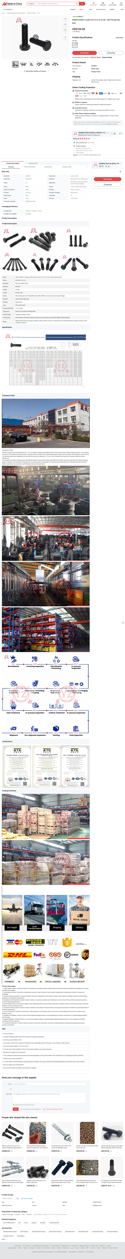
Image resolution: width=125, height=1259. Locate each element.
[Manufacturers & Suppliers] (12, 4)
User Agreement (73, 1252)
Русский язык (46, 1248)
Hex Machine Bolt (83, 1231)
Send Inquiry (84, 53)
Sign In (75, 155)
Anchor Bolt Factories (55, 1231)
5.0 (100, 166)
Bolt (3, 1202)
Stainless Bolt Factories (38, 1231)
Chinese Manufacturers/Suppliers (40, 1245)
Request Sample (107, 57)
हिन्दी (87, 1248)
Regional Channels (84, 1245)
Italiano (53, 1248)
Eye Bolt (34, 1223)
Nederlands (66, 1248)
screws (34, 1205)
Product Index (94, 1245)
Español (26, 1248)
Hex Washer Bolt (70, 1231)
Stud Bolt (42, 1223)
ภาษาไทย (92, 1248)
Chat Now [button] (112, 53)
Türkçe (98, 1248)
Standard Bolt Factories (10, 1231)
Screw (26, 1223)
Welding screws (97, 1205)
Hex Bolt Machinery (97, 1231)
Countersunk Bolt (54, 1223)
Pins (63, 1205)
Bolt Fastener (24, 1231)
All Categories (8, 9)
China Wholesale (55, 1245)
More (3, 1239)
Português (32, 1248)
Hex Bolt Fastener (8, 1236)
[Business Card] (120, 171)
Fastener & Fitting (31, 13)
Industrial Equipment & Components (16, 13)
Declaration (81, 1252)
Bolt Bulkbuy (20, 1236)
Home (3, 13)
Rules (122, 9)
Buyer (81, 9)
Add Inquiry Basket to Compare (36, 71)
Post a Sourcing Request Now (52, 1109)
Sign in (121, 5)
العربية (72, 1248)
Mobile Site (102, 1245)
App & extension (100, 9)
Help (90, 9)
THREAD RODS (97, 1202)
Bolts (39, 13)
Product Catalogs (28, 1198)
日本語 (82, 1248)
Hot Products (17, 1245)
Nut (33, 1202)
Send (15, 1109)
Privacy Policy (89, 1252)
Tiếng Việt (104, 1248)
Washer (64, 1202)
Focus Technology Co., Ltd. (50, 1252)
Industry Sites (74, 1245)
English (20, 1248)
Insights (109, 1245)
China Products (27, 1245)
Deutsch (59, 1248)
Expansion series (6, 1205)
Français (39, 1248)
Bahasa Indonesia (113, 1248)
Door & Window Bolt (9, 1223)
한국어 (77, 1248)
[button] (84, 166)
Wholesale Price (65, 1245)
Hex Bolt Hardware (112, 1231)
